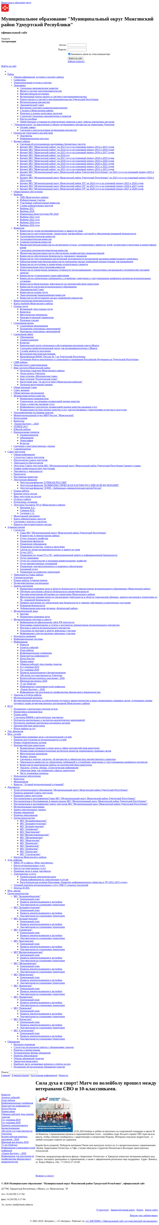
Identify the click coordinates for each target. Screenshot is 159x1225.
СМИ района (20, 362)
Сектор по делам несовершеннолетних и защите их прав (50, 549)
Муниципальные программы (29, 806)
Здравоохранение (29, 339)
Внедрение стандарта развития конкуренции (43, 107)
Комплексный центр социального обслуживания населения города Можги (59, 345)
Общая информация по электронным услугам (44, 879)
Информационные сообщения (36, 653)
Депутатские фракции (25, 479)
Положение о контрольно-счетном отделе (36, 709)
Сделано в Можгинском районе (36, 110)
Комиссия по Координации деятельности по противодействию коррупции (59, 284)
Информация (20, 641)
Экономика (20, 85)
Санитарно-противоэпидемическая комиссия (44, 250)
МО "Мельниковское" (31, 837)
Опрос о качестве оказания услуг (37, 404)
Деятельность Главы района (28, 574)
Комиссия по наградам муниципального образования (48, 286)
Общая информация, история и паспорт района (39, 77)
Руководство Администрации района (39, 535)
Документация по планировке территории (42, 904)
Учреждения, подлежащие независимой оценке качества (50, 401)
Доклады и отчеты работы (27, 695)
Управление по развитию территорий (40, 572)
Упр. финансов (15, 731)
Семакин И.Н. (27, 510)
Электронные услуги (25, 874)
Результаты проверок (25, 636)
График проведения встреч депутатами (34, 468)
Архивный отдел (29, 569)
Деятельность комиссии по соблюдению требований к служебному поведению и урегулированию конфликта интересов (84, 762)
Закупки (24, 613)
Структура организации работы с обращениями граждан (44, 1047)
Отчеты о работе (22, 499)
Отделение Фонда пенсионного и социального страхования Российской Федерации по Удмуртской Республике (79, 359)
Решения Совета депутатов (28, 795)
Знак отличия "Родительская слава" (39, 379)
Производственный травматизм (37, 317)
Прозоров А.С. (28, 507)
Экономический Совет (32, 105)
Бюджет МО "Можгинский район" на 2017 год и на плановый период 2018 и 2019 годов (67, 158)
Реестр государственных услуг (30, 868)
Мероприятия (21, 781)
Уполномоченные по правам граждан (33, 412)
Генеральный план (30, 899)
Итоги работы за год (24, 728)
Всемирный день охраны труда (36, 309)
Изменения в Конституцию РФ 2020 (39, 214)
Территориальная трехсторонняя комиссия (42, 267)
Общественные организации (29, 393)
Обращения (13, 1041)
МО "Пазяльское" (29, 848)
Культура (24, 342)
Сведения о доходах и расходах (30, 521)
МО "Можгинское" (30, 840)
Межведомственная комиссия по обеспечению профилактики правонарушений (62, 253)
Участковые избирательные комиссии (40, 202)
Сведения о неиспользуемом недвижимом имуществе (48, 130)
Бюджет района (22, 141)
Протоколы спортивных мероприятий (40, 331)
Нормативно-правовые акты (35, 616)
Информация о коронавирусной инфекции (42, 686)
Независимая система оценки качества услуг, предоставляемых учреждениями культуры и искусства (73, 409)
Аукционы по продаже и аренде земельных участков (48, 630)
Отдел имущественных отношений (38, 563)
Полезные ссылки (29, 320)
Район (10, 74)
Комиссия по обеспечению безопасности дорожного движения (53, 256)
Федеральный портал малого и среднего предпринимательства (53, 96)
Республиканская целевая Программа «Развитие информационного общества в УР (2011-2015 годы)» (74, 882)
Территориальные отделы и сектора (33, 82)
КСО (10, 706)
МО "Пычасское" (29, 851)
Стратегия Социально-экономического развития (45, 116)
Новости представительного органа (33, 524)
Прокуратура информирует (34, 655)
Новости (24, 644)
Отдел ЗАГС (26, 552)
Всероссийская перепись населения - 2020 (42, 678)
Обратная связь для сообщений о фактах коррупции (47, 770)
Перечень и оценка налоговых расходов (41, 113)
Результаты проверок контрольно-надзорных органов (42, 723)
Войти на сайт (8, 66)
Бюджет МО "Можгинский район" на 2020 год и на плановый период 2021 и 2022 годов (67, 166)
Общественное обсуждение (28, 191)
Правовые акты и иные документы (32, 871)
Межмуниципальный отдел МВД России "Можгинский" (44, 415)
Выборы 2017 (27, 208)
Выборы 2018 (27, 211)
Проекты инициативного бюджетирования (43, 672)
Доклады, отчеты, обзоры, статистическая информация (49, 767)
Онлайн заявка (28, 127)
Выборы (18, 194)
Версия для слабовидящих (144, 1215)
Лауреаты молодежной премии (36, 384)
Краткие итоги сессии (25, 493)
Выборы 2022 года (30, 219)
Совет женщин (22, 390)
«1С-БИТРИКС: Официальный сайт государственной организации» (121, 1221)
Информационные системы (28, 639)
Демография (26, 440)
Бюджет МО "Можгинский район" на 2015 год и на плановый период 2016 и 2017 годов (67, 152)
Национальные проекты (26, 432)
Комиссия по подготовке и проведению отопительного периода (54, 264)
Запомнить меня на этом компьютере (90, 54)
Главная (5, 1075)
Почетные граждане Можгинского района (42, 370)
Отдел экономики (29, 558)
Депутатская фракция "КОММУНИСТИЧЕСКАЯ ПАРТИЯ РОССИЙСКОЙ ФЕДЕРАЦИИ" (69, 485)
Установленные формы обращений (32, 1052)
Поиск (139, 1210)
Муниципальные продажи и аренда (32, 619)
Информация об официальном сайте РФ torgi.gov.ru (47, 622)
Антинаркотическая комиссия (36, 239)
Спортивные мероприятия (34, 326)
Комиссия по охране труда (34, 292)
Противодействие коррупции (29, 725)
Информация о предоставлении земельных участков (47, 633)
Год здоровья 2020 (29, 669)
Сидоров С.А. (27, 513)
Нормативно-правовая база (34, 398)
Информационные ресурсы (34, 138)
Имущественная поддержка (34, 93)
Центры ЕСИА (22, 888)
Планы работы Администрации (30, 580)
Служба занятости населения (35, 351)
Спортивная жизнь (24, 323)
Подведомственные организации (31, 583)
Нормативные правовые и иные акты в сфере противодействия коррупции (60, 748)
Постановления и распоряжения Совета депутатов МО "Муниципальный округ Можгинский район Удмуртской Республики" (81, 804)
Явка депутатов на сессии (27, 496)
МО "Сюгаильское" (30, 854)
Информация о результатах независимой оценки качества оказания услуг (58, 407)
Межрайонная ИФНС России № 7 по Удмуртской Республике (52, 356)
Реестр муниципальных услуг (29, 865)
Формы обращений (24, 812)
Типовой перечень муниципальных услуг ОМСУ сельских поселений (51, 885)
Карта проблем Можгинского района (33, 303)
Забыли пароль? (76, 61)
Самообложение (22, 449)
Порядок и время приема (27, 1050)
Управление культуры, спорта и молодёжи (42, 546)
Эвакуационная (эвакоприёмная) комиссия (42, 295)
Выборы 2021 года (30, 216)
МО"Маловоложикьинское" (35, 834)
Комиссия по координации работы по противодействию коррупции (56, 764)
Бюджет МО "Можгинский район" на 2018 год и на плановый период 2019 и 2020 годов (67, 161)
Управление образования (33, 544)
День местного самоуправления (30, 365)
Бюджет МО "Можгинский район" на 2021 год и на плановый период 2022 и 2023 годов (67, 169)
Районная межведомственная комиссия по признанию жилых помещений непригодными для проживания (76, 261)
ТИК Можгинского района (34, 197)
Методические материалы (33, 314)
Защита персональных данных (30, 809)
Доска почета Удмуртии (32, 373)
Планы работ (20, 714)
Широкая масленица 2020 (33, 681)
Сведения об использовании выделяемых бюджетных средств (53, 144)
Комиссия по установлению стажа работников (44, 275)
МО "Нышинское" (29, 846)
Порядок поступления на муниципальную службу (40, 739)
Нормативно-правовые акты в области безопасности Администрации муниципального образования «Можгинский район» (85, 588)
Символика (20, 79)
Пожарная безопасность (32, 605)
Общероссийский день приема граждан (41, 664)
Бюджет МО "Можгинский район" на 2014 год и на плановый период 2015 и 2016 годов (67, 149)
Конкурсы (25, 312)
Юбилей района (22, 429)
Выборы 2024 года (30, 222)
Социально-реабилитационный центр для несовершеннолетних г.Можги (58, 348)
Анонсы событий (29, 647)
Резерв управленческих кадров (30, 742)
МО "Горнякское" (29, 829)
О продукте (102, 1210)
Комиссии (19, 228)
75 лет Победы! (28, 683)
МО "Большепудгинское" (33, 823)
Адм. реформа (14, 860)
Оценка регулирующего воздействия (33, 133)
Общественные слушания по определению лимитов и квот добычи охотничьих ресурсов (67, 121)
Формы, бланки (28, 756)
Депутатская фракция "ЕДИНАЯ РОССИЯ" (43, 482)
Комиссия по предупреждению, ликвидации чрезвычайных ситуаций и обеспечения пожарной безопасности (78, 233)
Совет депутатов (16, 451)
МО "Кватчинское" (30, 832)
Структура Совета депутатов (29, 457)
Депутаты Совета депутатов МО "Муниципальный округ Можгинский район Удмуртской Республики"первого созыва (77, 465)
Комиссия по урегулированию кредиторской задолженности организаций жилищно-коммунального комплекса (79, 258)
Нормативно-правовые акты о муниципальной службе (43, 737)
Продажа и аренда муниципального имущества (45, 627)
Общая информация (24, 454)
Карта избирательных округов (30, 518)
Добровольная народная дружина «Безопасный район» (49, 608)
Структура (19, 530)
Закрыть (5, 38)
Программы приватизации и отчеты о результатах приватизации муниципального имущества (70, 625)
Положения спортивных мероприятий (40, 328)
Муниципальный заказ (26, 611)
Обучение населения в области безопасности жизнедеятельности (54, 591)
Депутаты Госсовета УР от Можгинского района (39, 504)
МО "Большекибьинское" (33, 820)
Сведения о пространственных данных (34, 446)
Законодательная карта (26, 1061)
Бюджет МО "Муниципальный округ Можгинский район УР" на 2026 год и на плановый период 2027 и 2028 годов (81, 188)
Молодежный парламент (27, 516)
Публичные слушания (25, 502)
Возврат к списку (45, 1175)
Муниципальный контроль (28, 697)
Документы (26, 135)
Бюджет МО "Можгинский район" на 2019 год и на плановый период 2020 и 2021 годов (67, 163)
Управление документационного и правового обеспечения (51, 566)
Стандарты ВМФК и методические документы (38, 717)
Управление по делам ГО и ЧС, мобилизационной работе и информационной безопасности (68, 555)
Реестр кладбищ (28, 119)
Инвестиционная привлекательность (33, 300)
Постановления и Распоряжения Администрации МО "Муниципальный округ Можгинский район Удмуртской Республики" (80, 801)
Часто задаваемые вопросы (34, 773)
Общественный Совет (25, 387)
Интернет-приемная (24, 1044)
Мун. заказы (13, 890)
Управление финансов (32, 541)
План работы (27, 650)
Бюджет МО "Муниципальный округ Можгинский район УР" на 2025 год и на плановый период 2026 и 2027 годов (81, 186)
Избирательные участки (32, 200)
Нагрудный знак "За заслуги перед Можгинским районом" (51, 381)
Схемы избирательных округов (36, 205)
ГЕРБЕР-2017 (21, 426)
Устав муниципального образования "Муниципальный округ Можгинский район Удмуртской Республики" (71, 790)
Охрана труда (21, 306)
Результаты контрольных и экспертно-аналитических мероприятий (49, 720)
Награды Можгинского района (30, 857)
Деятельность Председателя (28, 463)
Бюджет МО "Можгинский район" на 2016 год (45, 155)
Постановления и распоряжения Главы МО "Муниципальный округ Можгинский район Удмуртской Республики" (75, 798)
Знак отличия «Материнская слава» (39, 376)
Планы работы (21, 490)
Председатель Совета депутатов (31, 460)
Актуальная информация (44, 1075)
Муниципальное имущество (35, 102)
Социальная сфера (23, 334)
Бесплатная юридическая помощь (37, 353)
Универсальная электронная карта (38, 876)
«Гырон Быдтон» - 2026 (26, 423)
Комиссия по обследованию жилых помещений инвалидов (51, 298)
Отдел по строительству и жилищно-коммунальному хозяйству (53, 560)
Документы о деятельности (28, 471)
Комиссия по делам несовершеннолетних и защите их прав (51, 230)
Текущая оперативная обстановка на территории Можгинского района (57, 594)
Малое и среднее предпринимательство (41, 91)
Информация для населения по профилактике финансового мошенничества (60, 692)
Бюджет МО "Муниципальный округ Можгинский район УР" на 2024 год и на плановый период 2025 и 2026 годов (81, 183)
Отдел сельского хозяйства (34, 538)
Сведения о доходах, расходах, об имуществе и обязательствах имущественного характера (68, 759)
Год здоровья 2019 (29, 667)
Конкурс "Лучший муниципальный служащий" (39, 784)
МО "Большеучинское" (32, 826)
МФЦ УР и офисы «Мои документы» (33, 862)
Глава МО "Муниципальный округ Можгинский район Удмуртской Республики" (63, 532)
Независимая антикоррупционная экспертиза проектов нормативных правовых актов (65, 751)
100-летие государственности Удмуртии (41, 675)
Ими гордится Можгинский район (32, 367)
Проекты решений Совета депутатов (33, 792)
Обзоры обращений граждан (29, 1058)
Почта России (27, 658)
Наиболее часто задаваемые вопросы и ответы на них (42, 1064)
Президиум (20, 474)
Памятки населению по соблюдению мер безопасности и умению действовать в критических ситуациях (75, 602)
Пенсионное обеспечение (27, 776)
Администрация (16, 527)
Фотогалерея (20, 418)
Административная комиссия (35, 242)
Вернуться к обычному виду (16, 2)
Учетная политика (23, 577)
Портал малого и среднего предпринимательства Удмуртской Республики (59, 99)
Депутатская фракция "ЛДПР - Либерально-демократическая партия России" (61, 488)
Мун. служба (14, 734)
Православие (27, 661)
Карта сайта (151, 1210)
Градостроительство (24, 818)
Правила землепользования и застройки (41, 901)
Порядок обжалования (25, 815)
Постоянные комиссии (26, 476)
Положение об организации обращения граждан (39, 1066)
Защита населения (23, 586)
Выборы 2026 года (30, 225)
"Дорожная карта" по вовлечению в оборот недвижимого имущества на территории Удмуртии (64, 124)
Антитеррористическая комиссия (37, 236)
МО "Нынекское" (29, 843)
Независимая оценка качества (29, 395)
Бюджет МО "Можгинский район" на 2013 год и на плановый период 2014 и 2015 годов (67, 147)
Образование (27, 337)
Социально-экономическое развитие (39, 88)
